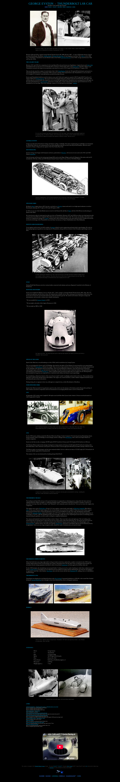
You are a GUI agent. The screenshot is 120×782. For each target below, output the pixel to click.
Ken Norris (49, 571)
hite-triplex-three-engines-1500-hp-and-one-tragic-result (37, 715)
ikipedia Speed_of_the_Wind (52, 706)
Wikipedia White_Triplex (31, 718)
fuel (42, 370)
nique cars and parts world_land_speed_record (35, 722)
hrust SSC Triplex (30, 720)
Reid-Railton (61, 71)
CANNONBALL (55, 775)
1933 (27, 510)
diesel (33, 206)
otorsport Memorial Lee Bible (32, 724)
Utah (69, 211)
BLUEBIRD (41, 775)
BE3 (68, 766)
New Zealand (58, 578)
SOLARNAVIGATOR (70, 775)
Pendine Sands (47, 56)
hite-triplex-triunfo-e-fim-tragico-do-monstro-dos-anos (37, 712)
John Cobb (90, 65)
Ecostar (70, 766)
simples (75, 83)
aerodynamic (59, 523)
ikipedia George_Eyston (41, 706)
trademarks (52, 767)
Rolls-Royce (39, 367)
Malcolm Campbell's (79, 508)
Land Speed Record (66, 57)
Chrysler (60, 206)
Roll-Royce (45, 371)
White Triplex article (30, 710)
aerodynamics (44, 81)
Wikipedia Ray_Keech (41, 718)
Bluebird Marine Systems (40, 766)
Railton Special (40, 78)
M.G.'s (83, 56)
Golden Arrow (33, 569)
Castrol (46, 218)
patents (53, 227)
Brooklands (69, 437)
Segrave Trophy (41, 300)
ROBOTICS (69, 6)
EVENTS (55, 6)
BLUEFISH (48, 775)
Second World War (36, 580)
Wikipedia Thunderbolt (30, 706)
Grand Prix (32, 154)
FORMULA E (62, 775)
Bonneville (76, 66)
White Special (37, 710)
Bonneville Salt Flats (58, 56)
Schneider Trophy (37, 513)
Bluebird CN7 (73, 571)
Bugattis (64, 152)
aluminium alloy (30, 523)
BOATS (50, 6)
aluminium (64, 565)
